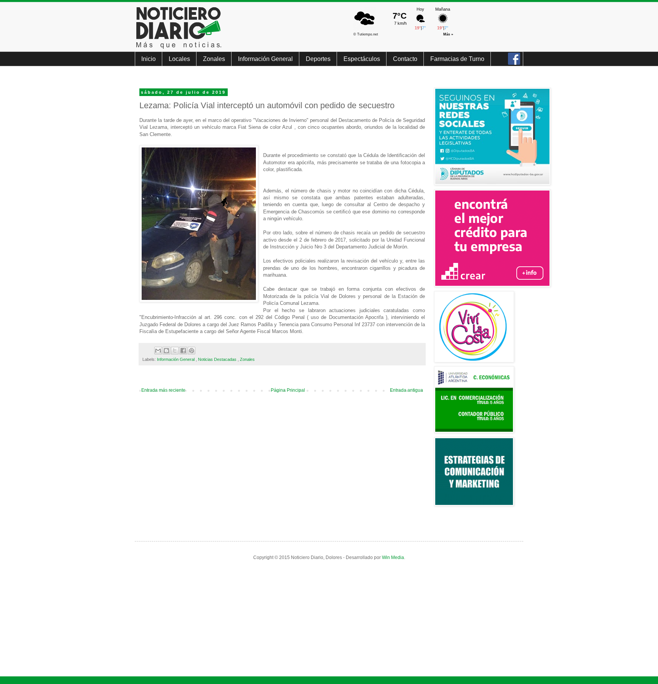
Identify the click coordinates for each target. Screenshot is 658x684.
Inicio (148, 59)
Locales (179, 59)
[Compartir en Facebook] (183, 350)
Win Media (393, 557)
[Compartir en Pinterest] (191, 350)
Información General (265, 59)
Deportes (318, 59)
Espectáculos (361, 59)
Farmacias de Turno (457, 59)
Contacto (405, 59)
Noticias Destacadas (218, 359)
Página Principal (288, 390)
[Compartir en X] (175, 350)
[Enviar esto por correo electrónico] (158, 350)
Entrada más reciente (163, 390)
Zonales (214, 59)
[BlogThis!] (166, 350)
